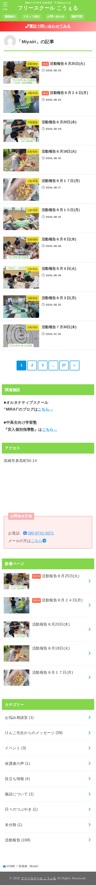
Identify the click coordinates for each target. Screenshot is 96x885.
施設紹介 (10, 16)
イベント (15, 748)
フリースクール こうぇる (48, 8)
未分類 (13, 825)
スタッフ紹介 (31, 16)
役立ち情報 (17, 779)
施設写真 (77, 16)
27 (64, 365)
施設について (19, 794)
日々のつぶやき (21, 809)
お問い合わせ (55, 16)
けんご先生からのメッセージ (33, 733)
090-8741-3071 (41, 533)
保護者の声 (17, 763)
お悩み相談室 (19, 717)
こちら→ (45, 409)
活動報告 (17, 840)
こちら (36, 541)
